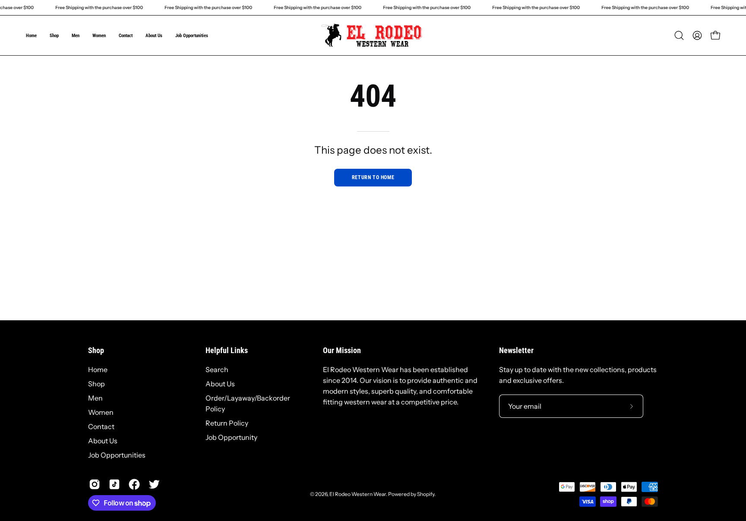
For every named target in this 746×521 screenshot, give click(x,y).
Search (216, 369)
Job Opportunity (231, 437)
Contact (101, 426)
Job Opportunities (116, 455)
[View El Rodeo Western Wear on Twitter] (154, 484)
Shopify (425, 494)
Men (95, 398)
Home (97, 369)
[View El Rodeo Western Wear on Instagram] (94, 484)
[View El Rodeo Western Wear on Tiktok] (114, 484)
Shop (96, 350)
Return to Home (373, 177)
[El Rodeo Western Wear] (373, 35)
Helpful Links (226, 350)
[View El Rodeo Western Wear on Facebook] (134, 484)
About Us (102, 440)
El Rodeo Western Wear (357, 494)
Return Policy (226, 423)
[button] (679, 35)
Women (101, 412)
